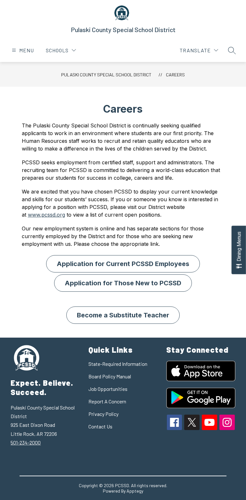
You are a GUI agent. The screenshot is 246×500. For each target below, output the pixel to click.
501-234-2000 (26, 442)
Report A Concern (107, 401)
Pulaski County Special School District (106, 74)
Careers (175, 74)
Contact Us (100, 426)
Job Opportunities (107, 389)
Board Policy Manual (109, 376)
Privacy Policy (103, 414)
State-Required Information (117, 364)
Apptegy (135, 491)
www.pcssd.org (46, 214)
